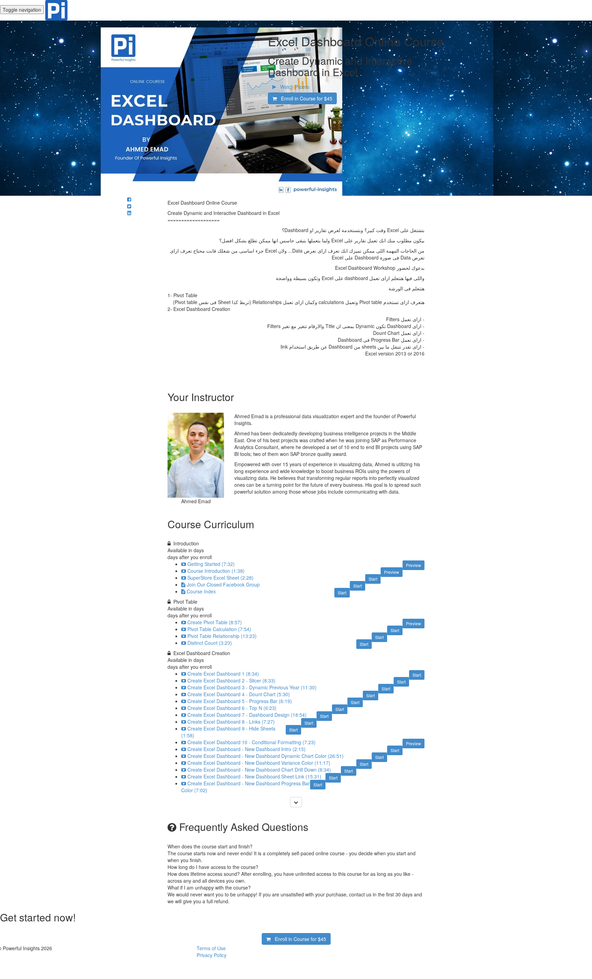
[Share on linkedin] (129, 212)
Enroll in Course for (304, 98)
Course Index (201, 591)
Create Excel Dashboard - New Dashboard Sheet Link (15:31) (254, 776)
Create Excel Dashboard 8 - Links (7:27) (231, 721)
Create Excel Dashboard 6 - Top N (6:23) (231, 707)
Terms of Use (211, 948)
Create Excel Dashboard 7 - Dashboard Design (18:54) (247, 714)
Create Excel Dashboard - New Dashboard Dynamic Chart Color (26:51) (265, 755)
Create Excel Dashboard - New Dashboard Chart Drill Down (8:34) (259, 769)
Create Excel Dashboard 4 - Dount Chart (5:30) (238, 694)
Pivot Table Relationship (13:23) (222, 635)
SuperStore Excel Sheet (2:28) (220, 577)
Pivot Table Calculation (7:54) (219, 629)
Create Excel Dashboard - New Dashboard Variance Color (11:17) (258, 762)
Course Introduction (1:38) (216, 570)
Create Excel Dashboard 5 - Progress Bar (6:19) (239, 701)
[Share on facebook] (129, 199)
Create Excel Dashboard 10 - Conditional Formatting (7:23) (251, 742)
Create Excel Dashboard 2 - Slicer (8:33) (231, 680)
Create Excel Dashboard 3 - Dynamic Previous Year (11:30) (252, 687)
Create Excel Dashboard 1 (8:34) (223, 673)
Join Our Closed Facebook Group (223, 584)
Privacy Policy (211, 955)
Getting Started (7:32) (211, 563)
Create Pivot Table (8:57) (214, 622)
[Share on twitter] (129, 206)
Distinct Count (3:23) (209, 642)
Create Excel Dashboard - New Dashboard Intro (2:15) (246, 749)
